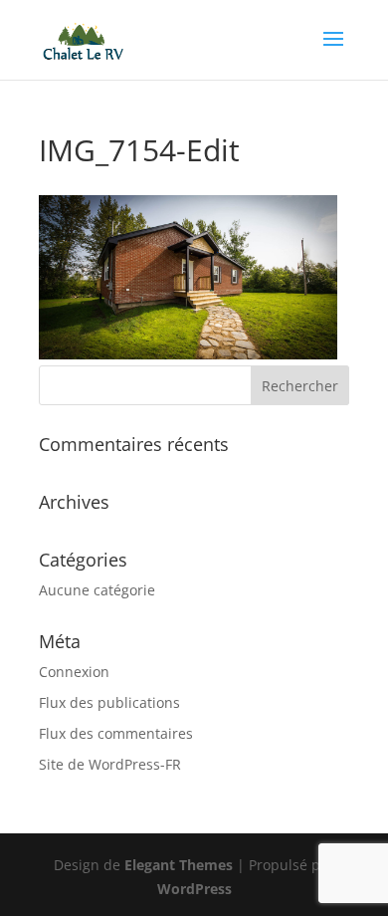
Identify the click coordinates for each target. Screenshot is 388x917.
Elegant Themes (178, 864)
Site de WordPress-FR (110, 764)
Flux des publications (109, 702)
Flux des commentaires (116, 733)
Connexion (74, 671)
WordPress (194, 888)
